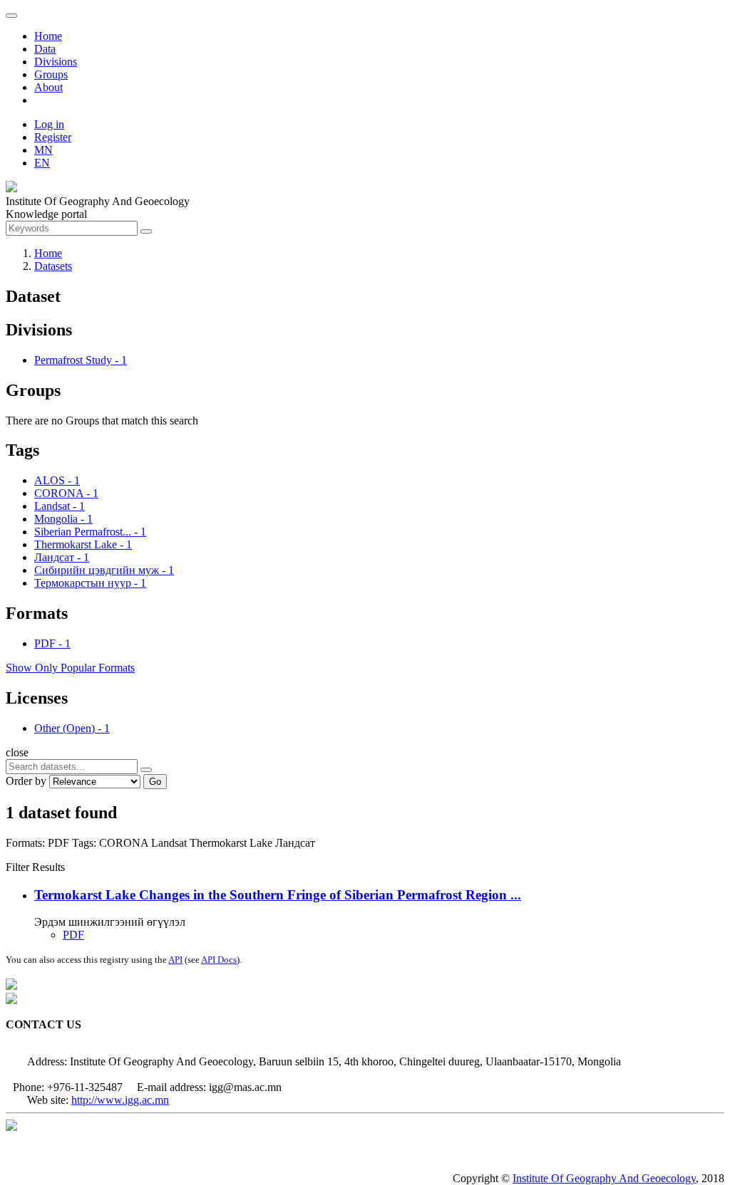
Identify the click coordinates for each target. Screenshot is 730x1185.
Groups (51, 74)
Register (52, 137)
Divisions (55, 62)
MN (43, 150)
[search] (146, 770)
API (175, 959)
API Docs (219, 959)
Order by (26, 781)
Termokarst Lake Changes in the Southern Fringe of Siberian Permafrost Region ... (277, 894)
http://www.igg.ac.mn (120, 1100)
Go (155, 781)
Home (48, 36)
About (48, 87)
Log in (49, 124)
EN (42, 163)
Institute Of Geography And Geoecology (604, 1178)
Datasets (53, 266)
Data (45, 49)
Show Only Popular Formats (70, 668)
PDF (73, 935)
